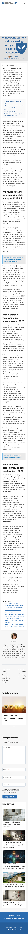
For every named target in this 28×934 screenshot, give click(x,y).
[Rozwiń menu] (24, 3)
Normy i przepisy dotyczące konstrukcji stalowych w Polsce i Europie (15, 620)
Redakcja (21, 918)
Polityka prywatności (10, 918)
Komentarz (7, 747)
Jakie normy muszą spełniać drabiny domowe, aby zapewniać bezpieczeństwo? (13, 845)
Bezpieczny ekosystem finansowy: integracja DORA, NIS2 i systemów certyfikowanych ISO (14, 866)
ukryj (6, 103)
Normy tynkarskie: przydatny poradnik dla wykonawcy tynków (6, 675)
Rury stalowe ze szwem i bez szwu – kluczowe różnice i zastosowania (14, 610)
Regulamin (11, 915)
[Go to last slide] (4, 710)
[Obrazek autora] (9, 57)
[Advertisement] (14, 21)
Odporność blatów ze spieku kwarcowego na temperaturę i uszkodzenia (12, 824)
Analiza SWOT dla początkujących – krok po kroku (13, 718)
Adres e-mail (7, 777)
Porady (22, 58)
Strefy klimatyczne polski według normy (22, 673)
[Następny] (23, 710)
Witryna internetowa (9, 785)
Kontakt (18, 915)
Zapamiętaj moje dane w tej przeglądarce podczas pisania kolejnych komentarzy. (12, 790)
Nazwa (6, 770)
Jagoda (16, 56)
